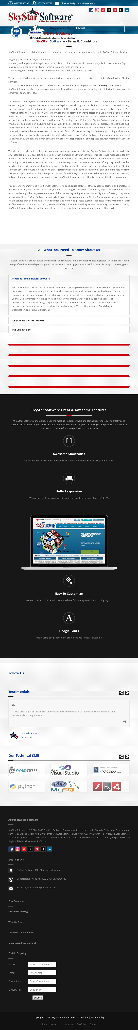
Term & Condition (80, 1017)
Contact (93, 1024)
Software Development (21, 932)
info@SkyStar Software (109, 85)
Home (44, 1024)
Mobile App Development (22, 942)
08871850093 (21, 3)
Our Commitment (21, 329)
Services (68, 1024)
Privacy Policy (97, 1017)
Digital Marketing (18, 911)
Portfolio (81, 1024)
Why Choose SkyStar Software (28, 320)
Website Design (16, 922)
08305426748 (45, 3)
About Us (55, 1024)
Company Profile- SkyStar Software (31, 278)
